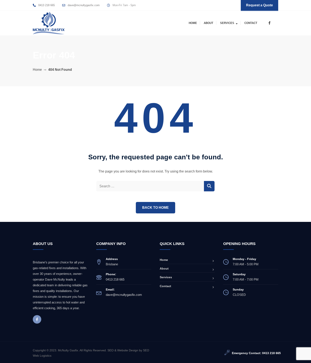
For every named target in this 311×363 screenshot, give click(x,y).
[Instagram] (275, 23)
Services (227, 23)
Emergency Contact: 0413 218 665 (256, 353)
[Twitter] (263, 23)
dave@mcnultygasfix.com (84, 5)
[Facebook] (269, 23)
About (208, 23)
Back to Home (155, 207)
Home (193, 23)
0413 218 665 (46, 5)
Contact (250, 23)
